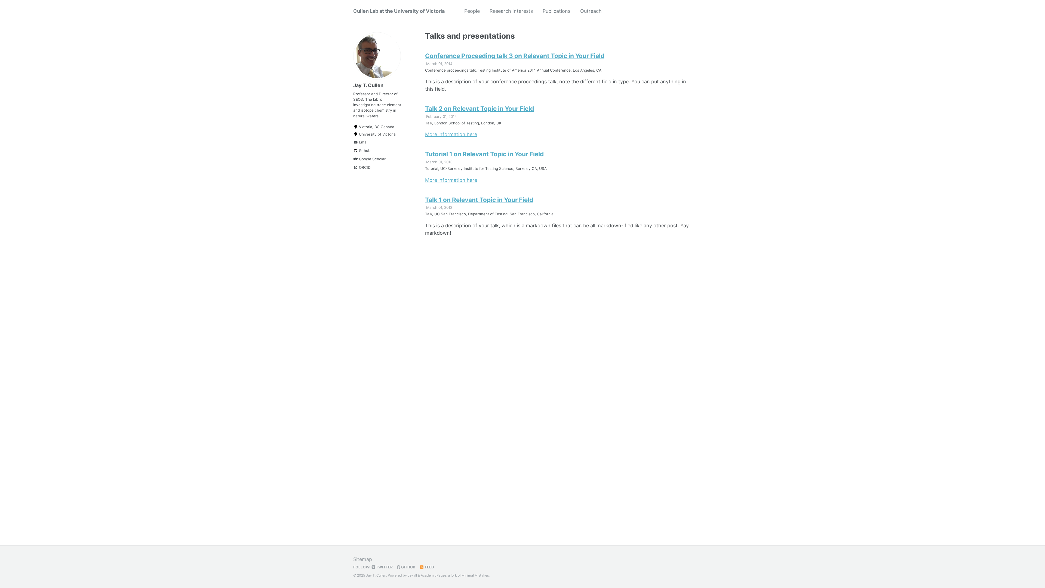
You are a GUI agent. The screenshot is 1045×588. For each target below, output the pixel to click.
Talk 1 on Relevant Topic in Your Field (479, 199)
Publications (556, 11)
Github (364, 150)
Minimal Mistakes (475, 575)
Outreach (591, 11)
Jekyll (412, 575)
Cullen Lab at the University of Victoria (399, 11)
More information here (451, 134)
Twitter (384, 567)
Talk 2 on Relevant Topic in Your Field (479, 108)
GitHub (407, 567)
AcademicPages (433, 575)
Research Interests (511, 11)
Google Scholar (372, 159)
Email (363, 142)
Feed (429, 567)
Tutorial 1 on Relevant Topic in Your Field (484, 154)
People (472, 11)
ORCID (364, 167)
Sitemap (362, 559)
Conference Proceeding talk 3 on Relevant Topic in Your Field (514, 55)
